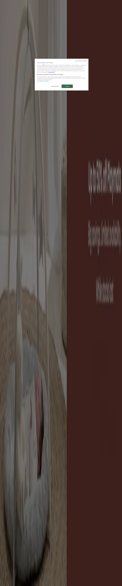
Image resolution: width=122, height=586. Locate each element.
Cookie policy (51, 72)
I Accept (67, 86)
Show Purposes (55, 86)
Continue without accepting (81, 60)
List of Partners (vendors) (43, 81)
